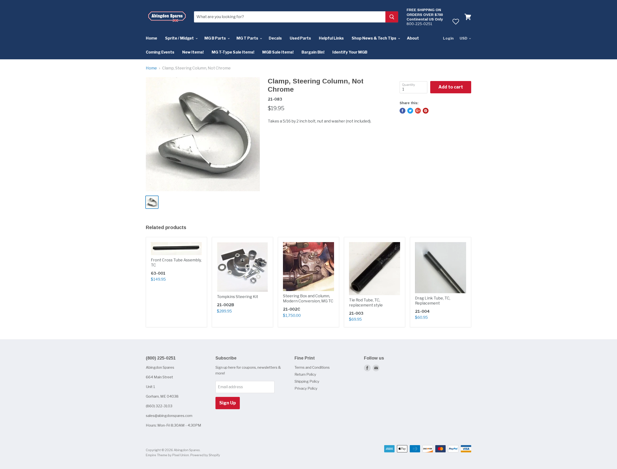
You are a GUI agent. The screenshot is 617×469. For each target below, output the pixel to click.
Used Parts (300, 38)
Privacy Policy (306, 388)
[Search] (391, 16)
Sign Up (227, 402)
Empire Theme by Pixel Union (167, 455)
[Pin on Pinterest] (426, 111)
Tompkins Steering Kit (237, 296)
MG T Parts (247, 38)
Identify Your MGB (349, 52)
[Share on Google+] (418, 111)
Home (151, 38)
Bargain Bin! (313, 52)
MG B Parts (215, 38)
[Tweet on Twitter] (410, 111)
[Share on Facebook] (402, 111)
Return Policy (305, 374)
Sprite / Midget (179, 38)
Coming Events (160, 52)
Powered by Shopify (205, 455)
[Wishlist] (455, 21)
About (413, 38)
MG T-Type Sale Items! (233, 52)
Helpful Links (331, 38)
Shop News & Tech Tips (374, 38)
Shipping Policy (307, 381)
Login (448, 38)
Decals (275, 38)
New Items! (193, 52)
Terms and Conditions (312, 367)
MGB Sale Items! (278, 52)
